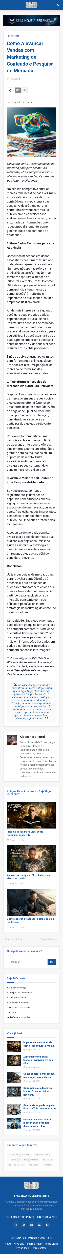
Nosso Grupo (51, 1243)
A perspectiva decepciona (19, 992)
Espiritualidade (41, 1155)
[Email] (18, 90)
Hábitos (23, 1160)
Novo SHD (19, 1243)
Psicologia (47, 1160)
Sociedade (33, 1165)
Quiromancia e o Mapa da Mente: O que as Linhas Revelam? (37, 1091)
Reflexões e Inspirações (18, 1017)
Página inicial (13, 36)
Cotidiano (26, 1155)
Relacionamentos (16, 1165)
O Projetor (11, 1012)
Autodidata (13, 1155)
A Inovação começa (16, 987)
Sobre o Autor (34, 1243)
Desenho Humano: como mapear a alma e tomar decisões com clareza (37, 1122)
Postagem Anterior (14, 939)
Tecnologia (48, 1165)
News (8, 1243)
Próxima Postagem (49, 939)
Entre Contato (39, 1248)
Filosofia (12, 1160)
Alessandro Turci (32, 737)
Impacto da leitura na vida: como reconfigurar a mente (25, 833)
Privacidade (22, 1248)
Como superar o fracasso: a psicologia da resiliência (30, 921)
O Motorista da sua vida (18, 1007)
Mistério (34, 1160)
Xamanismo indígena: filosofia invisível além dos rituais (28, 877)
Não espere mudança (17, 1002)
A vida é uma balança (17, 997)
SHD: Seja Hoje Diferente (24, 1238)
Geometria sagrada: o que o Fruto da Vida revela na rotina (39, 1107)
